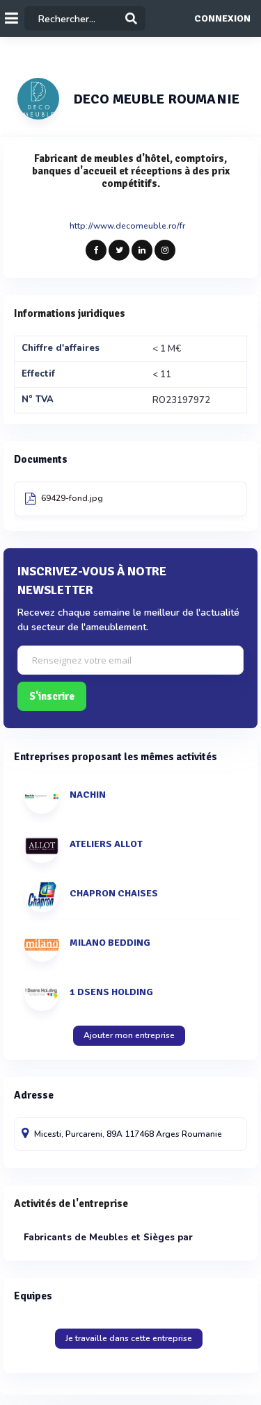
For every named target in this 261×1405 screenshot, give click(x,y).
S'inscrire (51, 696)
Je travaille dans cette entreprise (128, 1338)
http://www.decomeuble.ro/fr (127, 225)
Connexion (222, 19)
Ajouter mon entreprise (129, 1035)
